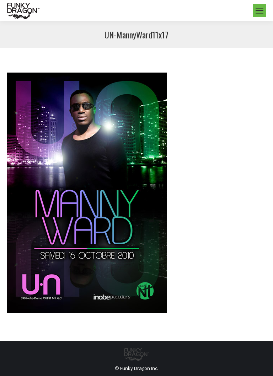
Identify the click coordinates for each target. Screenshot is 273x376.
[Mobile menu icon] (259, 10)
